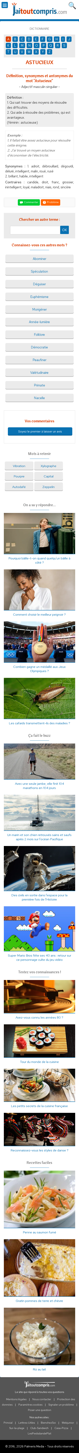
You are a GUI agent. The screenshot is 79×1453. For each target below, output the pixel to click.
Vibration (19, 466)
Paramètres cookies (30, 1404)
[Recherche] (72, 5)
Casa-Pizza (61, 1428)
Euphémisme (39, 297)
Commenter (30, 202)
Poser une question (39, 1410)
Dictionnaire (39, 29)
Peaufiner (39, 360)
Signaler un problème (61, 1404)
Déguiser (39, 284)
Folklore (39, 334)
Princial (8, 1422)
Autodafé (19, 487)
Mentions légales (16, 1399)
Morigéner (39, 309)
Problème (52, 202)
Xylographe (48, 466)
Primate (39, 385)
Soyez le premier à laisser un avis (40, 431)
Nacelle (39, 398)
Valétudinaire (39, 372)
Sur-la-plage (16, 1428)
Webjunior (68, 1422)
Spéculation (39, 271)
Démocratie (39, 347)
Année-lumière (39, 322)
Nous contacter (41, 1399)
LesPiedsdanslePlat (39, 1433)
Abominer (39, 259)
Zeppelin (48, 487)
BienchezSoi (48, 1422)
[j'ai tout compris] (39, 9)
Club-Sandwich (39, 1428)
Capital (48, 476)
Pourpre (19, 476)
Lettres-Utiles (26, 1422)
